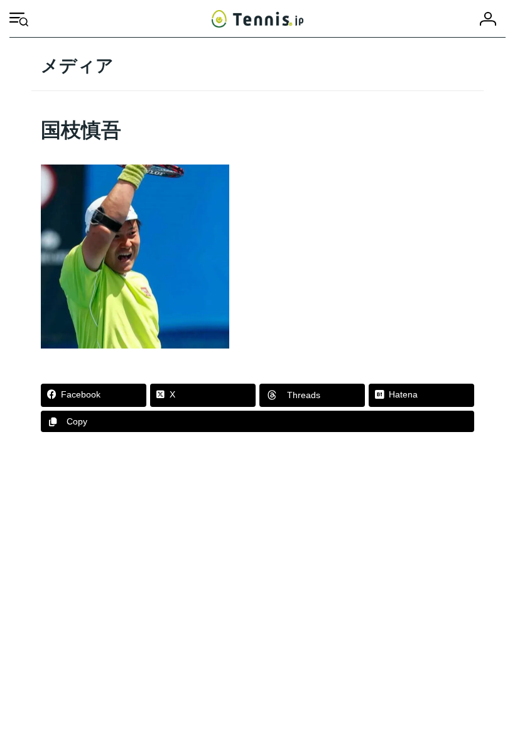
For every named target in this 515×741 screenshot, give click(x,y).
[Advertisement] (257, 552)
